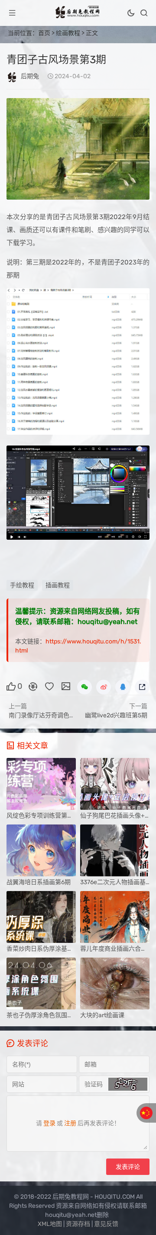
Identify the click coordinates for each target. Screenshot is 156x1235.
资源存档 (78, 1224)
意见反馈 (106, 1224)
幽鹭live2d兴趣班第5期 (116, 715)
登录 (49, 1123)
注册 (70, 1123)
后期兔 (30, 76)
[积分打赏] (33, 686)
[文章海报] (66, 686)
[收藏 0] (49, 686)
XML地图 (50, 1224)
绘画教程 (68, 33)
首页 (44, 33)
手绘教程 (22, 585)
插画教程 (58, 585)
